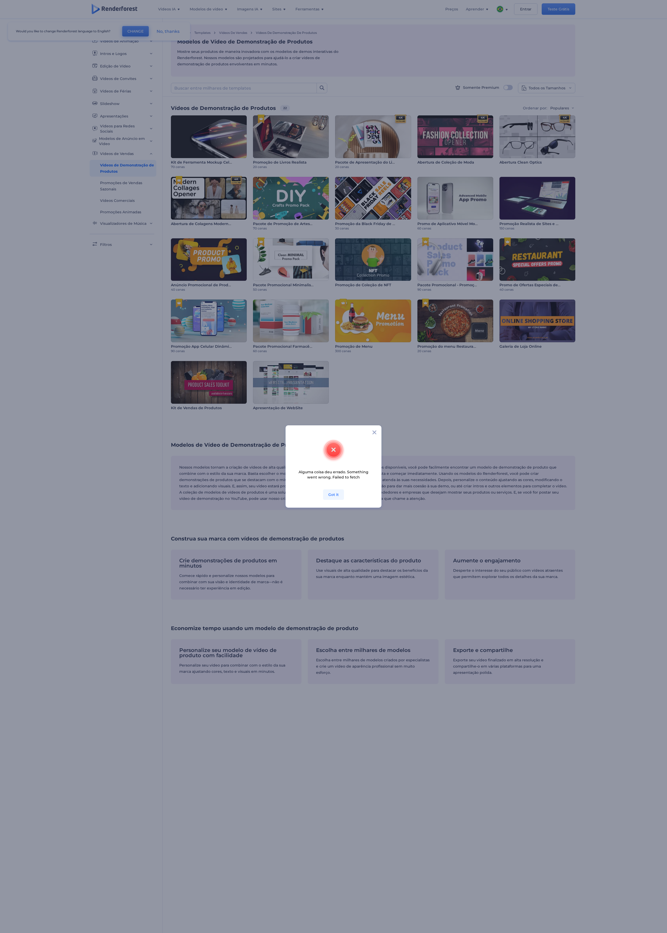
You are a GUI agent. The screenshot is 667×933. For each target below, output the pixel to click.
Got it (333, 494)
